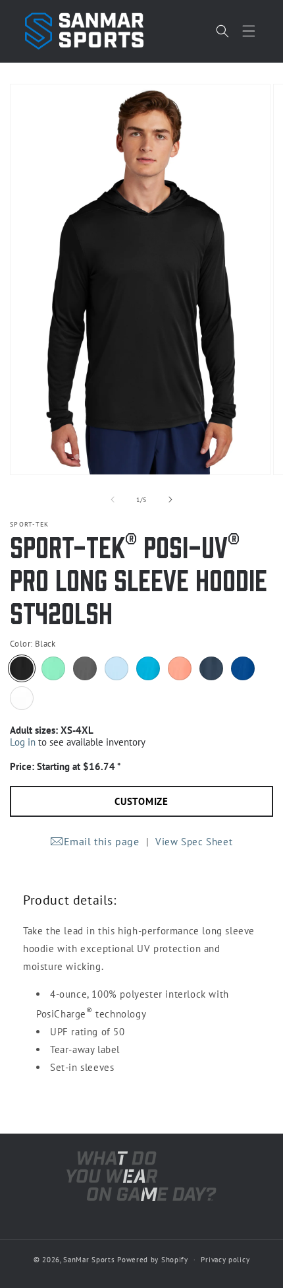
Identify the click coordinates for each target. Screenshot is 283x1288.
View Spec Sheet (193, 841)
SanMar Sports (89, 1259)
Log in (23, 742)
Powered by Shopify (152, 1259)
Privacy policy (225, 1259)
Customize (141, 801)
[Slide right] (170, 499)
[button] (248, 31)
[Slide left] (112, 499)
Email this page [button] (102, 841)
